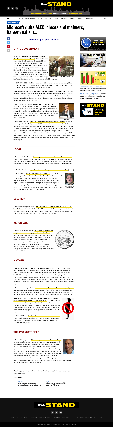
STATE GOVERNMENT (60, 18)
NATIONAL (48, 18)
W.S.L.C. (80, 18)
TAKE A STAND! (89, 18)
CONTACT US (98, 417)
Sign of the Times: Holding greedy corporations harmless (49, 170)
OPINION (72, 18)
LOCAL (40, 18)
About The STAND (86, 417)
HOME (21, 18)
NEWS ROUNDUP (30, 18)
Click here (32, 83)
